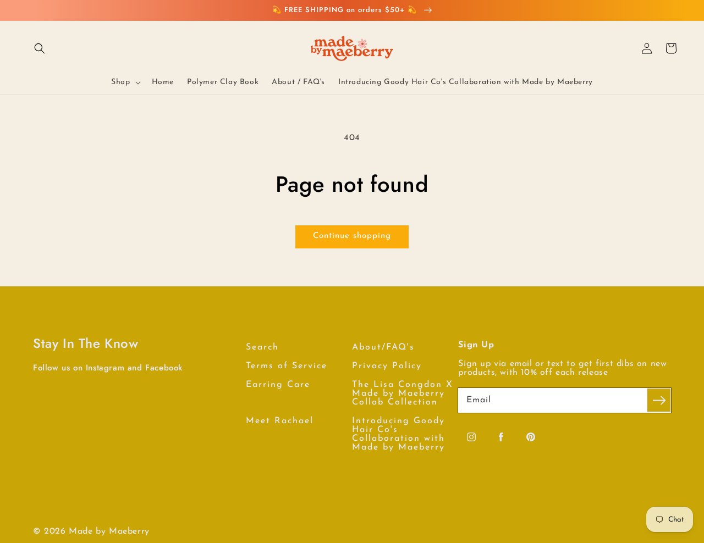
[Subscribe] (659, 400)
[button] (40, 48)
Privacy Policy (387, 366)
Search (262, 347)
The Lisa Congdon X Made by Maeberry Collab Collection (402, 393)
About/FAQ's (383, 347)
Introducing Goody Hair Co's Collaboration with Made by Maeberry (398, 434)
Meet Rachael (280, 421)
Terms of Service (286, 366)
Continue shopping (352, 236)
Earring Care (278, 384)
